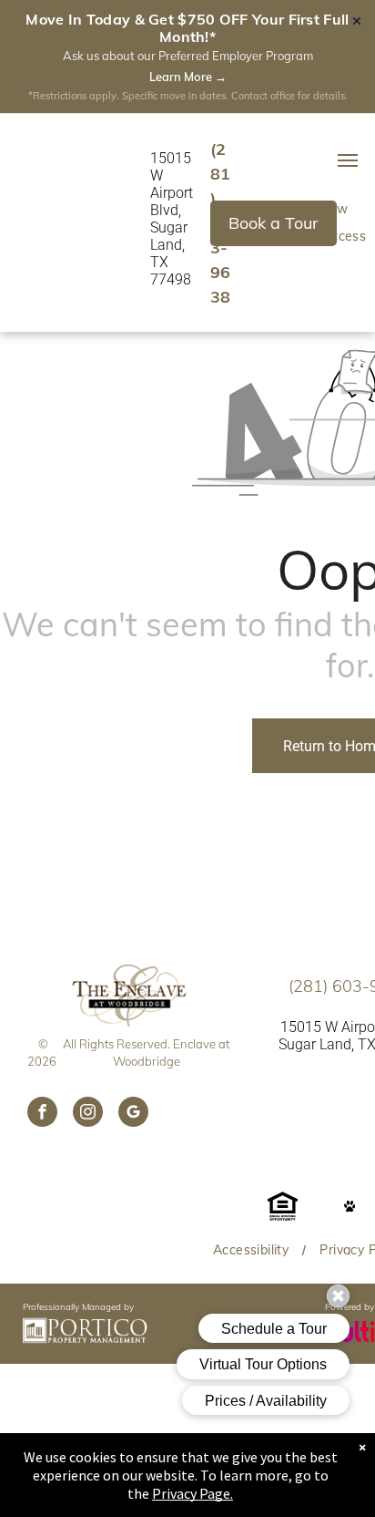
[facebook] (42, 1114)
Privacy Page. (192, 1493)
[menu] (347, 160)
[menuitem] (252, 1250)
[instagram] (88, 1114)
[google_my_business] (133, 1114)
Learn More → (188, 76)
